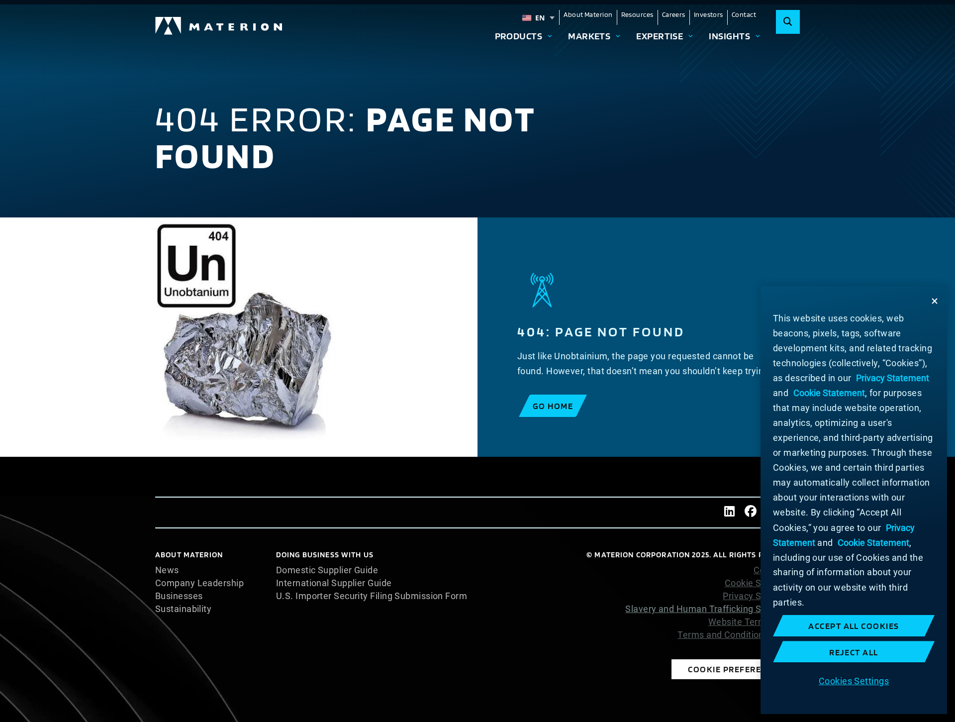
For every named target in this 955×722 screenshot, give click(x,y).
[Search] (788, 22)
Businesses (179, 596)
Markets (589, 36)
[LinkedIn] (729, 512)
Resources (637, 14)
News (167, 570)
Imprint (785, 648)
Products (519, 36)
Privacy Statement (761, 596)
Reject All (853, 652)
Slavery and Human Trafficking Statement (712, 609)
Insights (729, 36)
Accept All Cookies (853, 625)
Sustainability (183, 609)
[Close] (935, 301)
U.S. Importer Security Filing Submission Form (371, 596)
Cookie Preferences (735, 669)
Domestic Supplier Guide (327, 570)
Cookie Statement (762, 583)
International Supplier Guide (334, 583)
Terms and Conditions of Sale (738, 635)
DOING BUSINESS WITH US (325, 554)
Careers (673, 14)
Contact (744, 14)
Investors (708, 14)
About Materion (588, 14)
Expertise (659, 36)
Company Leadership (199, 583)
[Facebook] (750, 512)
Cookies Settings (854, 680)
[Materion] (219, 26)
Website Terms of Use (754, 622)
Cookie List (777, 570)
